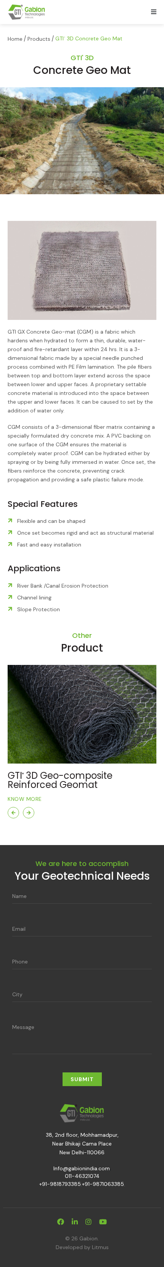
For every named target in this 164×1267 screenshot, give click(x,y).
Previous (13, 812)
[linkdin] (75, 1222)
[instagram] (88, 1222)
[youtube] (103, 1222)
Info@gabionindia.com (81, 1168)
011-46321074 (82, 1176)
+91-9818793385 (60, 1184)
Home (15, 38)
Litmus (100, 1247)
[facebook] (60, 1222)
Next (28, 812)
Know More (25, 799)
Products (38, 38)
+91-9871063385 (103, 1184)
